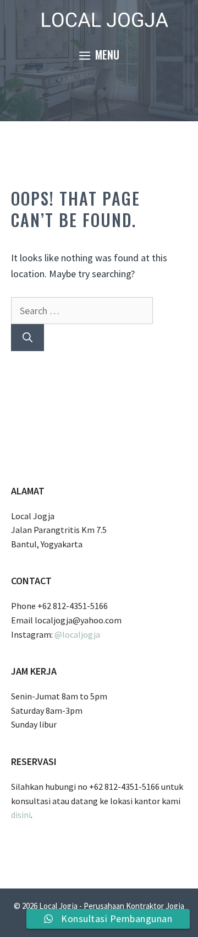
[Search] (27, 337)
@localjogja (77, 634)
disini (21, 814)
